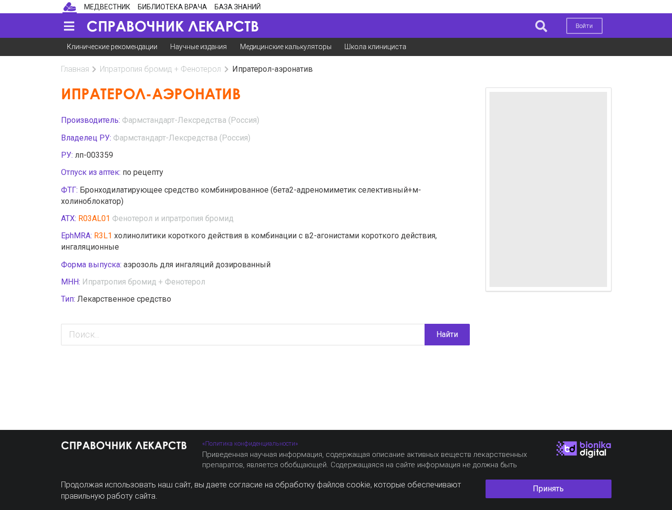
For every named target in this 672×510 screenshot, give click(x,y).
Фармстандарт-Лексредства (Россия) (190, 120)
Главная (75, 69)
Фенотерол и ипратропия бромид (173, 218)
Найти (447, 334)
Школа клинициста (375, 47)
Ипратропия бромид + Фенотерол (160, 69)
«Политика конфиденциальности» (250, 443)
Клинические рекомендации (112, 47)
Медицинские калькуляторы (286, 47)
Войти (584, 25)
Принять (548, 488)
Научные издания (198, 47)
